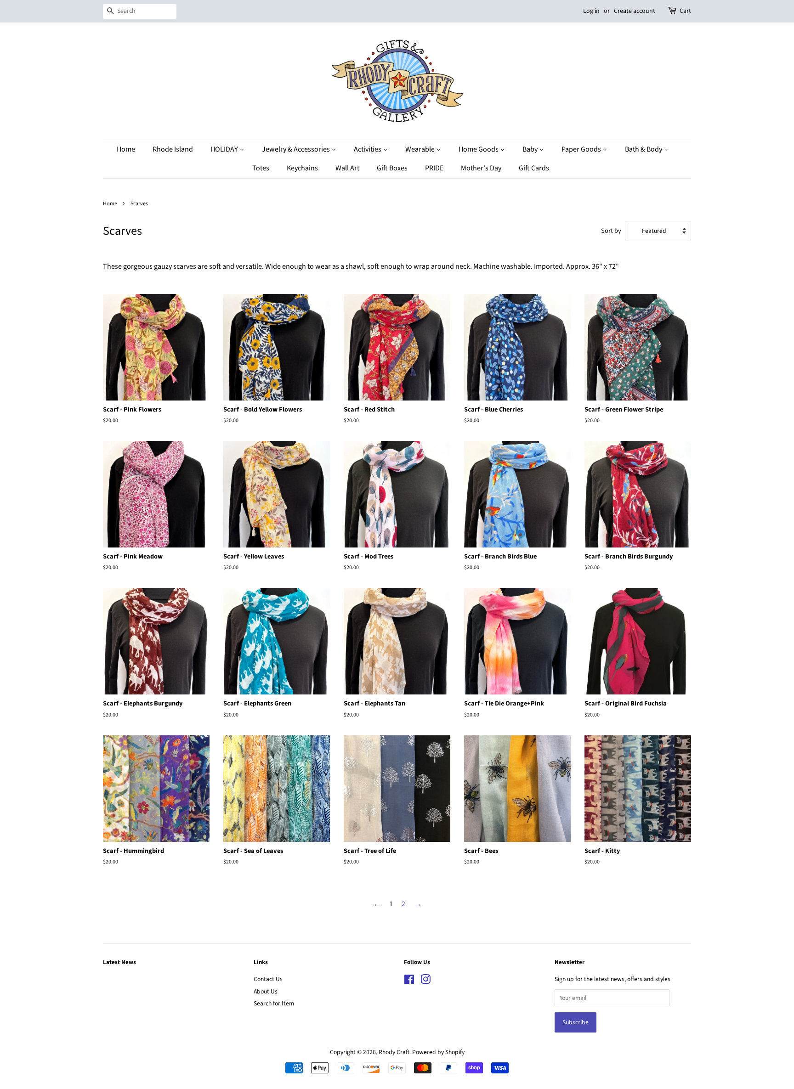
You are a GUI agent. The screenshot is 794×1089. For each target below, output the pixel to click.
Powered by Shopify (438, 1052)
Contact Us (268, 979)
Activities (368, 149)
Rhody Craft (394, 1052)
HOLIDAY (224, 149)
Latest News (119, 962)
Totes (260, 168)
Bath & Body (644, 149)
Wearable (420, 149)
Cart (685, 11)
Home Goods (479, 149)
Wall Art (347, 168)
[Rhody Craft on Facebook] (409, 981)
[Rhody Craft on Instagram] (425, 981)
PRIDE (434, 168)
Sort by (611, 231)
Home (126, 149)
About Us (266, 991)
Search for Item (274, 1003)
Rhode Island (173, 149)
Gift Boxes (392, 168)
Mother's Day (481, 168)
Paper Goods (581, 149)
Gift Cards (534, 168)
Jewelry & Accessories (296, 149)
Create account (634, 11)
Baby (530, 149)
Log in (591, 11)
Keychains (302, 168)
